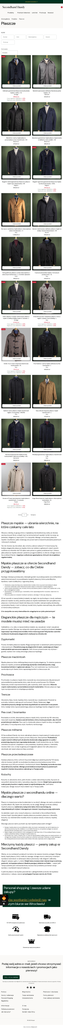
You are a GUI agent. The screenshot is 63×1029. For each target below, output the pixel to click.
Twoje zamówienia (28, 995)
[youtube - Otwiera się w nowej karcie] (34, 987)
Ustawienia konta (27, 998)
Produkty (14, 19)
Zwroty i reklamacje (7, 995)
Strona (20, 515)
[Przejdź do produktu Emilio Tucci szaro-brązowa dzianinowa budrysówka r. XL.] (16, 344)
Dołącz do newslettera (11, 977)
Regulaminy (4, 1001)
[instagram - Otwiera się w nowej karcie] (31, 987)
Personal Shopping (7, 998)
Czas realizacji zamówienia (51, 998)
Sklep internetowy (29, 1027)
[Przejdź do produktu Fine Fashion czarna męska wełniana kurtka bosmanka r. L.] (47, 344)
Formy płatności (48, 995)
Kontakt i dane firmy (28, 1012)
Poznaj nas (25, 1009)
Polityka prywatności (7, 1009)
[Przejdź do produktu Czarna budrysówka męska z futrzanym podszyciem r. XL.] (47, 253)
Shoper (33, 1020)
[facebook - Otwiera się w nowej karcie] (28, 987)
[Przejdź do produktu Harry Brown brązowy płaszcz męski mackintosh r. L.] (47, 391)
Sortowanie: (4, 49)
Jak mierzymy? (6, 1012)
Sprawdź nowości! (31, 1)
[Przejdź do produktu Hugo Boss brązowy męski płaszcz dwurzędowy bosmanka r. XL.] (47, 479)
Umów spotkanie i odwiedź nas (25, 900)
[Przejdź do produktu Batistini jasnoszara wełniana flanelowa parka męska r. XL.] (47, 72)
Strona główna (5, 19)
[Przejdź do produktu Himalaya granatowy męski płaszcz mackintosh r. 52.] (47, 435)
